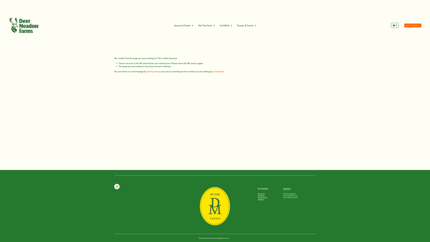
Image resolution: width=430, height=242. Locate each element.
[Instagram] (117, 186)
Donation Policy (262, 197)
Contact (287, 188)
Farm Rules (261, 195)
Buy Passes (261, 193)
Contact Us (261, 199)
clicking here (152, 71)
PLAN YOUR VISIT (412, 25)
